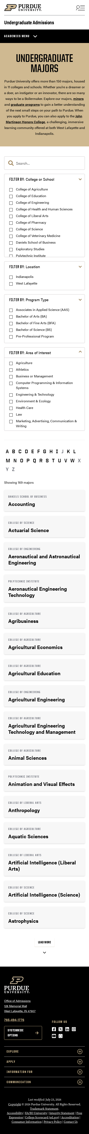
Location (24, 266)
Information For (20, 1072)
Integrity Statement (61, 1113)
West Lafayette (26, 283)
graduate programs (25, 104)
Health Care (24, 407)
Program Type (28, 299)
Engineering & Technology (35, 394)
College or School (31, 179)
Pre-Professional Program (35, 336)
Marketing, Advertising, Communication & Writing (46, 423)
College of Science (29, 229)
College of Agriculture (32, 189)
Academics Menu (17, 36)
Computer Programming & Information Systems (44, 385)
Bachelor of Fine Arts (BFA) (35, 322)
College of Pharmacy (31, 222)
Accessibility (15, 1113)
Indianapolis (25, 276)
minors (78, 98)
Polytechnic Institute (31, 255)
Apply (11, 1062)
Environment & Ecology (33, 401)
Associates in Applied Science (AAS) (42, 309)
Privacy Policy (53, 1122)
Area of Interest (30, 352)
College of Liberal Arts (32, 215)
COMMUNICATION (19, 1082)
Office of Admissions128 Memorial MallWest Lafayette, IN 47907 (20, 1006)
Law (19, 414)
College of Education (31, 195)
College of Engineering (32, 202)
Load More (44, 942)
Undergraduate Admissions (29, 21)
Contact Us (71, 1122)
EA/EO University (36, 1113)
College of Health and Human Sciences (44, 209)
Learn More (44, 500)
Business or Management (34, 376)
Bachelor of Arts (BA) (31, 316)
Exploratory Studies (30, 249)
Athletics (22, 369)
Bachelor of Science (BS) (34, 329)
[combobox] (44, 163)
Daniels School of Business (36, 242)
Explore (13, 1051)
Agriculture (24, 362)
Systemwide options (15, 1032)
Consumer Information (27, 1122)
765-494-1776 (14, 1019)
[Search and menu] (80, 8)
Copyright (14, 1104)
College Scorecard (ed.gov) (42, 1117)
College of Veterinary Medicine (38, 235)
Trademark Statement (44, 1109)
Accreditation (70, 1117)
